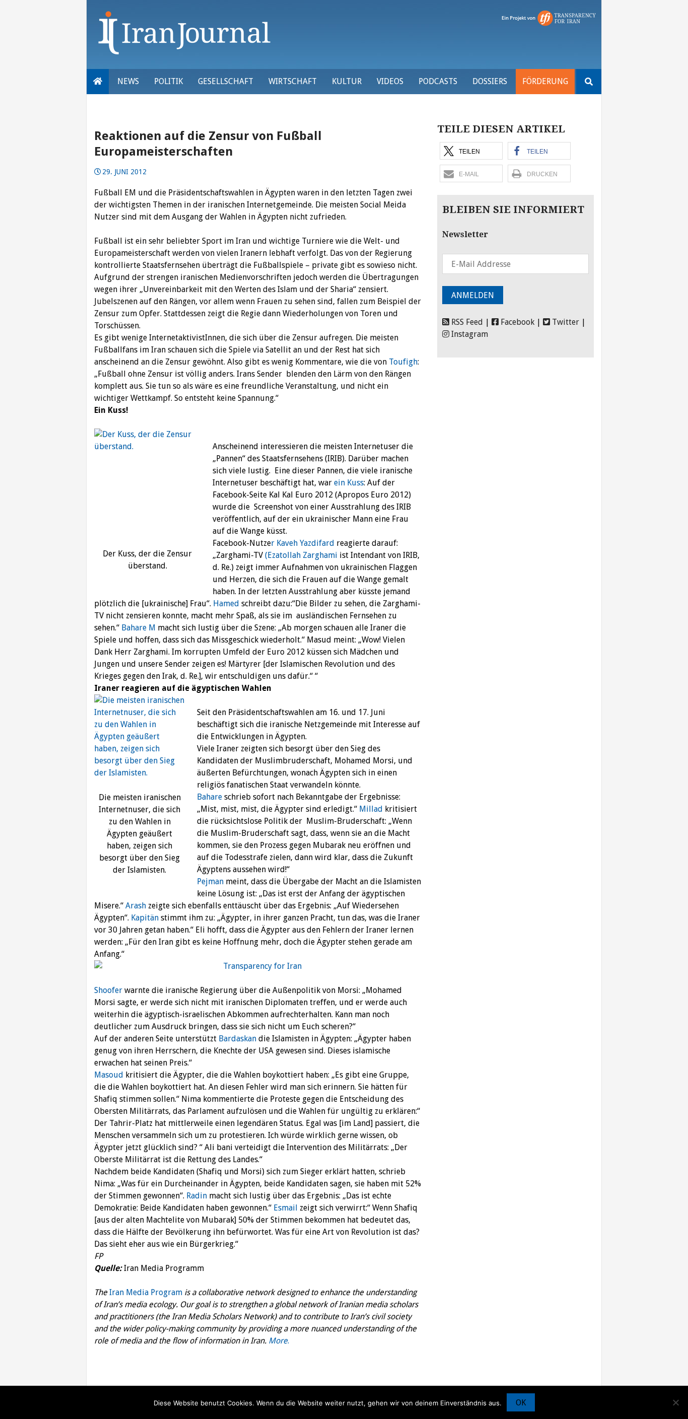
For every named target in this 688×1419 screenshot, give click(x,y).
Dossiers (489, 81)
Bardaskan (237, 1038)
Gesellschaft (225, 81)
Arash (135, 905)
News (128, 81)
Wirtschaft (292, 81)
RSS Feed (466, 322)
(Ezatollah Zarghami (301, 555)
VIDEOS (390, 81)
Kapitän (145, 918)
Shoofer (108, 990)
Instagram (468, 334)
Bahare (209, 797)
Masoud (108, 1075)
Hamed (227, 603)
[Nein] (675, 1402)
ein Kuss (348, 482)
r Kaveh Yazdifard (302, 543)
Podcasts (438, 81)
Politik (168, 81)
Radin (196, 1195)
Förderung (545, 81)
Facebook (516, 322)
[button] (471, 151)
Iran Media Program (145, 1292)
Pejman (210, 881)
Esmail (284, 1208)
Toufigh (402, 362)
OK (521, 1402)
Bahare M (138, 627)
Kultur (347, 81)
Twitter (564, 322)
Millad (370, 809)
